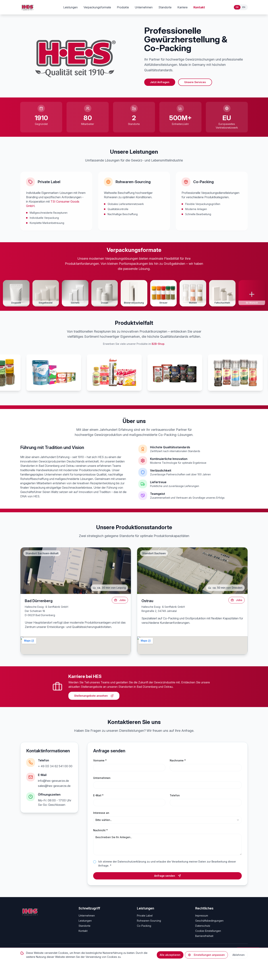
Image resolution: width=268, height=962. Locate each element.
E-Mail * (98, 795)
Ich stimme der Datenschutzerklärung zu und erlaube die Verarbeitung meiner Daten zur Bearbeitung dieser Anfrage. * (167, 863)
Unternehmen (144, 7)
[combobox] (167, 820)
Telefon (175, 795)
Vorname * (100, 760)
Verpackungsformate (97, 7)
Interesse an (101, 812)
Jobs (122, 600)
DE (237, 7)
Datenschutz (202, 925)
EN (243, 7)
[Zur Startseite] (27, 7)
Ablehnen (238, 954)
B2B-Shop (158, 343)
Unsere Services (195, 82)
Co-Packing (144, 925)
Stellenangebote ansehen (91, 695)
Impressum (201, 915)
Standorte (165, 7)
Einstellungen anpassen (209, 954)
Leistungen (70, 7)
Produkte (123, 7)
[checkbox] (94, 861)
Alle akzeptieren (170, 954)
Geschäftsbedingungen (209, 920)
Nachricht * (100, 830)
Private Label (145, 915)
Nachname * (178, 760)
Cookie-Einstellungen (208, 930)
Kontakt (199, 7)
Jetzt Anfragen (159, 82)
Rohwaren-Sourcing (149, 920)
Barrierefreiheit (204, 935)
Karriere (182, 7)
